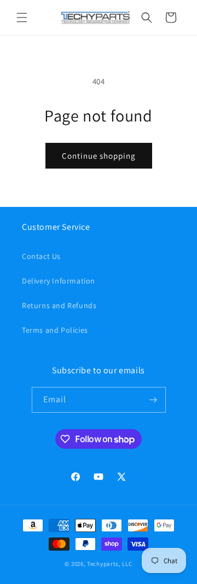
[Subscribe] (153, 400)
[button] (22, 17)
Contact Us (41, 256)
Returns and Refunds (59, 305)
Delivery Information (58, 281)
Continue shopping (99, 156)
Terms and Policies (55, 330)
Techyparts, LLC (109, 564)
